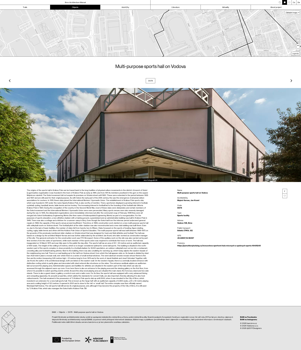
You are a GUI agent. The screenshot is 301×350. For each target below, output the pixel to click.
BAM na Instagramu (248, 319)
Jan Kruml (194, 200)
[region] (150, 33)
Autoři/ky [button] (125, 7)
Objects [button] (75, 7)
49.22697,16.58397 (185, 238)
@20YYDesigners (254, 328)
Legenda (295, 53)
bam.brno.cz (252, 323)
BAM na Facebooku (248, 317)
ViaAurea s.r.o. (252, 326)
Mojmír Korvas (183, 200)
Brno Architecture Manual (75, 2)
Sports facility (183, 215)
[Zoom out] (298, 49)
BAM (54, 312)
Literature (176, 7)
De (299, 2)
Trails (25, 7)
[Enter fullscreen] (298, 40)
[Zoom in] (298, 45)
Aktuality (225, 7)
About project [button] (275, 7)
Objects (62, 312)
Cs (294, 2)
